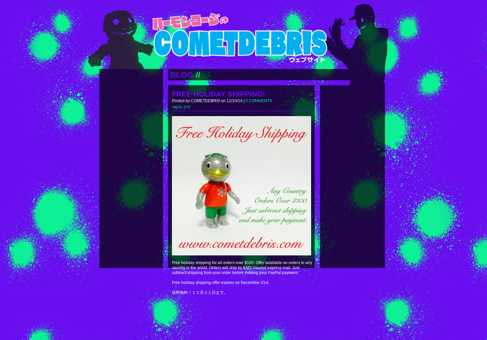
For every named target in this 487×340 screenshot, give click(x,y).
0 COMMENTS (258, 101)
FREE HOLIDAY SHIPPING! (218, 94)
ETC (187, 107)
